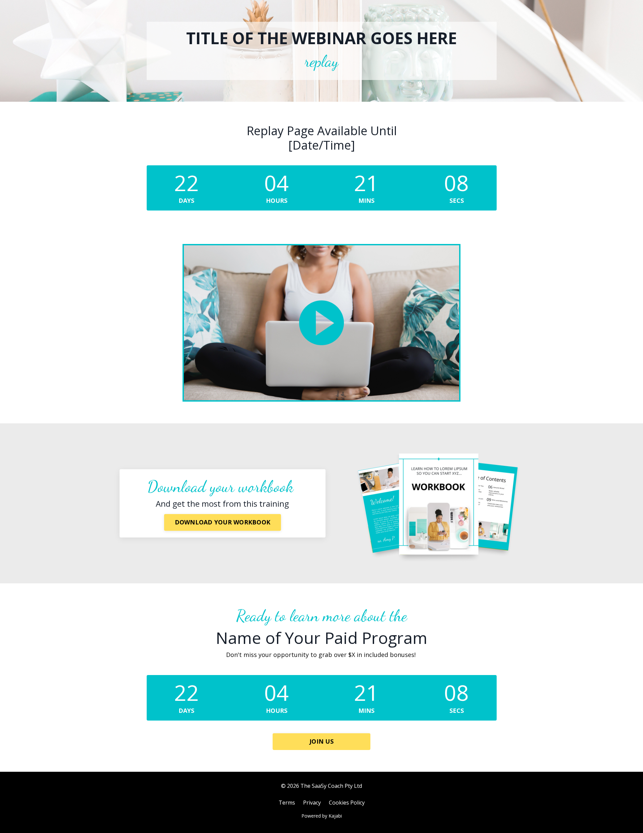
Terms (287, 802)
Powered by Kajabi (321, 816)
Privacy (312, 802)
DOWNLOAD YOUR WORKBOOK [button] (223, 522)
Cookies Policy (347, 802)
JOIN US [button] (321, 741)
